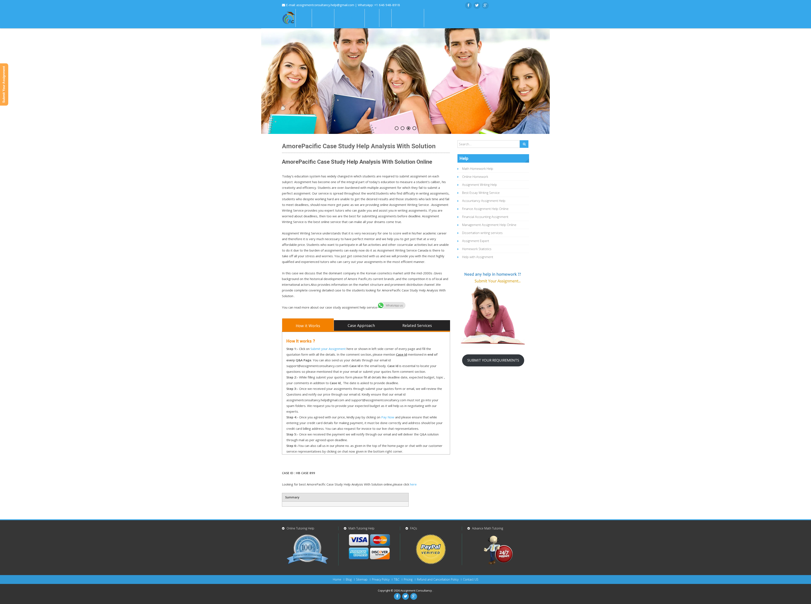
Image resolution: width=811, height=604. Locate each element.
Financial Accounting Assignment (485, 217)
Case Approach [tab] (361, 325)
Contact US (470, 579)
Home (304, 18)
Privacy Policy (380, 579)
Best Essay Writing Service (481, 192)
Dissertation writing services (482, 233)
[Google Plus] (485, 5)
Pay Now (387, 417)
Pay (385, 18)
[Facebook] (468, 5)
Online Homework (475, 176)
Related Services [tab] (417, 325)
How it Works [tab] (308, 325)
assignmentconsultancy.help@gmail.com (325, 5)
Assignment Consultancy (416, 590)
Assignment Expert (475, 241)
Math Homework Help (477, 168)
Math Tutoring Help (361, 528)
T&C (396, 579)
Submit (433, 18)
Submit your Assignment (328, 349)
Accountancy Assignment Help (483, 201)
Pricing (408, 579)
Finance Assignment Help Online (485, 209)
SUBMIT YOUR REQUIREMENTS (493, 360)
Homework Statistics (476, 249)
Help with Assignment (477, 257)
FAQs (372, 18)
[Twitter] (477, 5)
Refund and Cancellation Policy (438, 579)
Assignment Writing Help (479, 184)
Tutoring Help (408, 18)
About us (323, 18)
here (413, 484)
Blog (349, 579)
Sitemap (361, 579)
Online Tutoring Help (300, 528)
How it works (349, 18)
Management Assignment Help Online (489, 225)
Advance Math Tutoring (487, 528)
